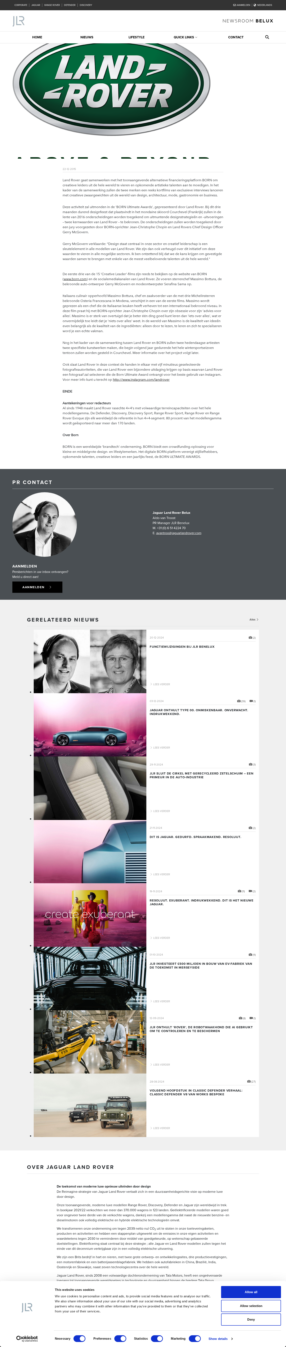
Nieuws (86, 37)
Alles (253, 619)
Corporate (20, 5)
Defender (70, 5)
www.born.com (75, 278)
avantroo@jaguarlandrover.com (178, 533)
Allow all (251, 1292)
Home (37, 37)
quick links (184, 37)
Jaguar (35, 5)
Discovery (86, 5)
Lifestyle (136, 37)
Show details (218, 1339)
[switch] (120, 1338)
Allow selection (251, 1306)
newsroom (248, 20)
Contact (235, 37)
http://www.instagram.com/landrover (141, 379)
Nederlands (264, 5)
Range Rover (52, 5)
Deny (251, 1319)
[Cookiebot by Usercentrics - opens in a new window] (27, 1339)
